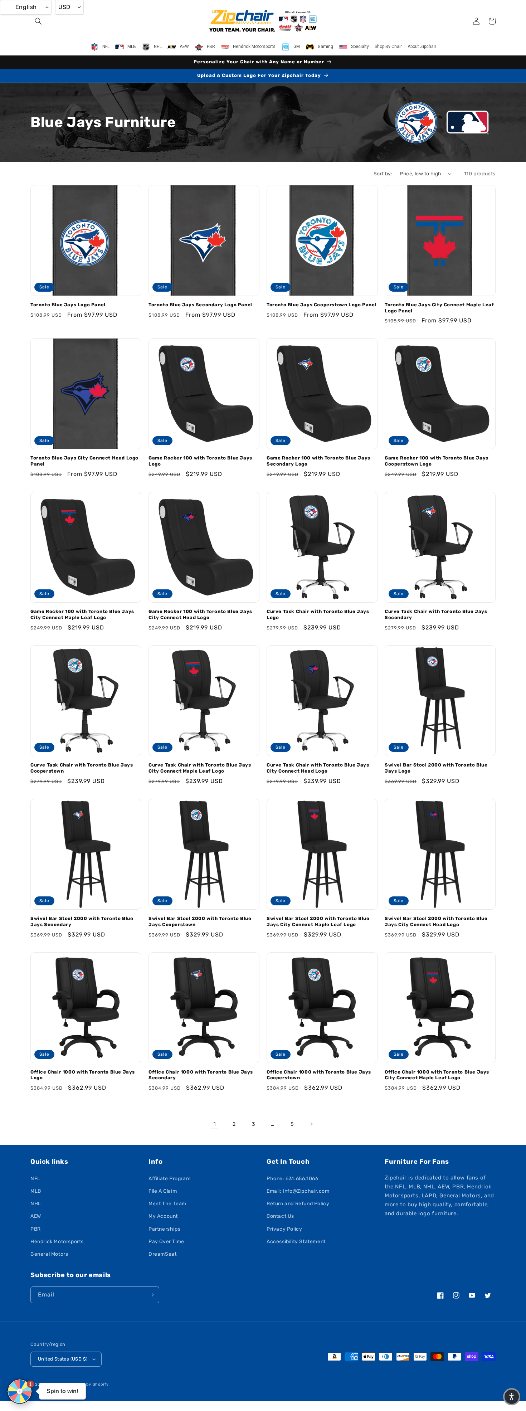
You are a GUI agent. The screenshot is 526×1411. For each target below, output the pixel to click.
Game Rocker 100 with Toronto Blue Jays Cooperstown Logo (436, 461)
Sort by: (383, 174)
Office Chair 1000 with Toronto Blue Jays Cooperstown (319, 1075)
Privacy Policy (284, 1229)
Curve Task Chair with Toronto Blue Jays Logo (318, 614)
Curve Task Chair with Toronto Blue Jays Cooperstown (81, 768)
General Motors (49, 1254)
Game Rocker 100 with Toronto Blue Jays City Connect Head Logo (200, 614)
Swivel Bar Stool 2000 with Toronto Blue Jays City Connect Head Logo (436, 921)
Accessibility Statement (296, 1242)
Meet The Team (167, 1204)
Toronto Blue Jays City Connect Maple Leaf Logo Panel (439, 307)
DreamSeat (162, 1254)
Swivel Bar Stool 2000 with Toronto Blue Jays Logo (436, 768)
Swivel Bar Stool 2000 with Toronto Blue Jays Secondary (81, 921)
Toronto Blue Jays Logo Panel (68, 304)
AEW (35, 1216)
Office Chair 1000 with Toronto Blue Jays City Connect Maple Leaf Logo (437, 1075)
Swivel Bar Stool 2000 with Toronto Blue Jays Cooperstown (199, 921)
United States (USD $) (62, 1359)
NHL (35, 1204)
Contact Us (280, 1216)
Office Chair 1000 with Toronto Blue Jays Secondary (200, 1075)
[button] (38, 21)
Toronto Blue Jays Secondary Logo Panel (200, 304)
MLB (35, 1191)
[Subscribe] (151, 1294)
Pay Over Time (166, 1242)
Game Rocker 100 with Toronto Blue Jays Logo (200, 461)
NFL (35, 1179)
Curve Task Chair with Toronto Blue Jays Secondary (436, 614)
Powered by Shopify (88, 1384)
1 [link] (214, 1123)
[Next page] (311, 1124)
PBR (35, 1229)
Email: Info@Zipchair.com (298, 1191)
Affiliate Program (169, 1179)
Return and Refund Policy (298, 1204)
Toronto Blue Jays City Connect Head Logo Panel (84, 461)
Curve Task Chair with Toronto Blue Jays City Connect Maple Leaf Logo (199, 768)
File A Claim (162, 1191)
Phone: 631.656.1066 (292, 1179)
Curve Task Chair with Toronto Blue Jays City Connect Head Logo (318, 768)
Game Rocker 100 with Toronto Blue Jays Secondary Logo (318, 461)
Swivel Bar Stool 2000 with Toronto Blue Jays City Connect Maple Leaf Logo (318, 921)
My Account (163, 1216)
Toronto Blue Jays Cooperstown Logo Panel (321, 304)
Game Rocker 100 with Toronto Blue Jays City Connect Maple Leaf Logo (82, 614)
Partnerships (164, 1229)
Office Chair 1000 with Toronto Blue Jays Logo (82, 1075)
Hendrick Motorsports (57, 1242)
